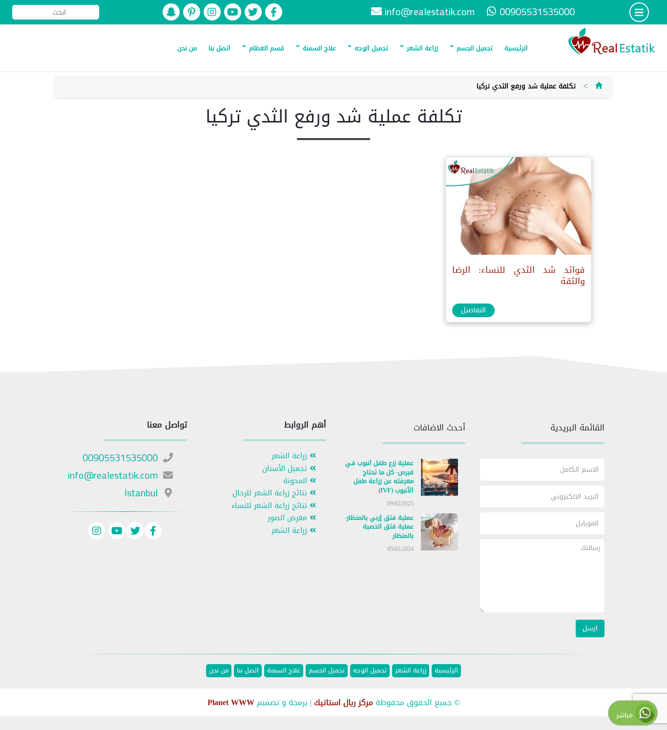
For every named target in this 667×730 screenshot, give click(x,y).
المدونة (296, 481)
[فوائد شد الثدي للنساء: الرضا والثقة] (518, 208)
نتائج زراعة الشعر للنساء (270, 506)
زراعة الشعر (421, 48)
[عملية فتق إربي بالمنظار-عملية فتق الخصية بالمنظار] (439, 533)
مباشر (625, 715)
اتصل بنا (219, 48)
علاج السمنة (318, 48)
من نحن (187, 48)
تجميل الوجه (370, 48)
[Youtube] (115, 532)
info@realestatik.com (430, 11)
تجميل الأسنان (286, 469)
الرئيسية (516, 48)
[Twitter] (135, 532)
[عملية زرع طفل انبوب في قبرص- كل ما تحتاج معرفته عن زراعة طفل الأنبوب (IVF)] (439, 479)
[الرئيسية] (598, 86)
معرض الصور (289, 518)
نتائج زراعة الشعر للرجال (271, 493)
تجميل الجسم (474, 48)
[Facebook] (153, 532)
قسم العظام (265, 48)
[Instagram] (96, 532)
